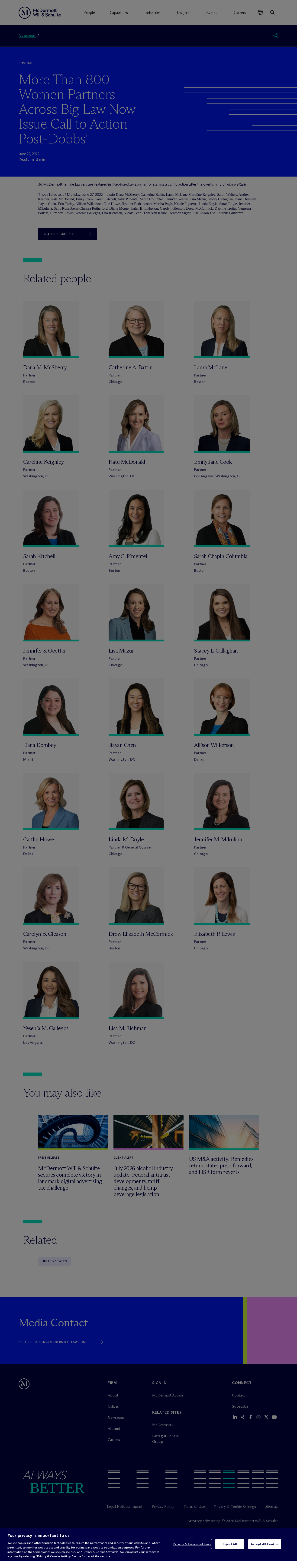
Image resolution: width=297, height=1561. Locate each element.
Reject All (230, 1544)
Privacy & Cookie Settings (192, 1544)
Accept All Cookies (264, 1544)
